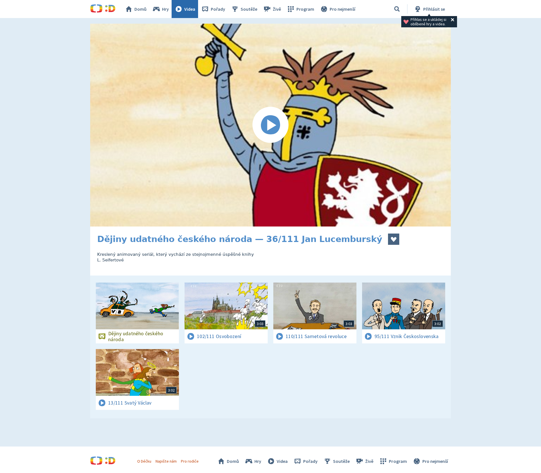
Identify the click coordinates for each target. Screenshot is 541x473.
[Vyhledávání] (397, 9)
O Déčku (144, 461)
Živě (277, 9)
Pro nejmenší (342, 9)
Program (305, 9)
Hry (165, 9)
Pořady (218, 9)
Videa (189, 9)
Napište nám (166, 461)
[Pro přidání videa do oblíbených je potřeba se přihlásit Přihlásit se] (393, 239)
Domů (140, 9)
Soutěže (249, 9)
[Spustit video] (270, 125)
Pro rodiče (190, 461)
